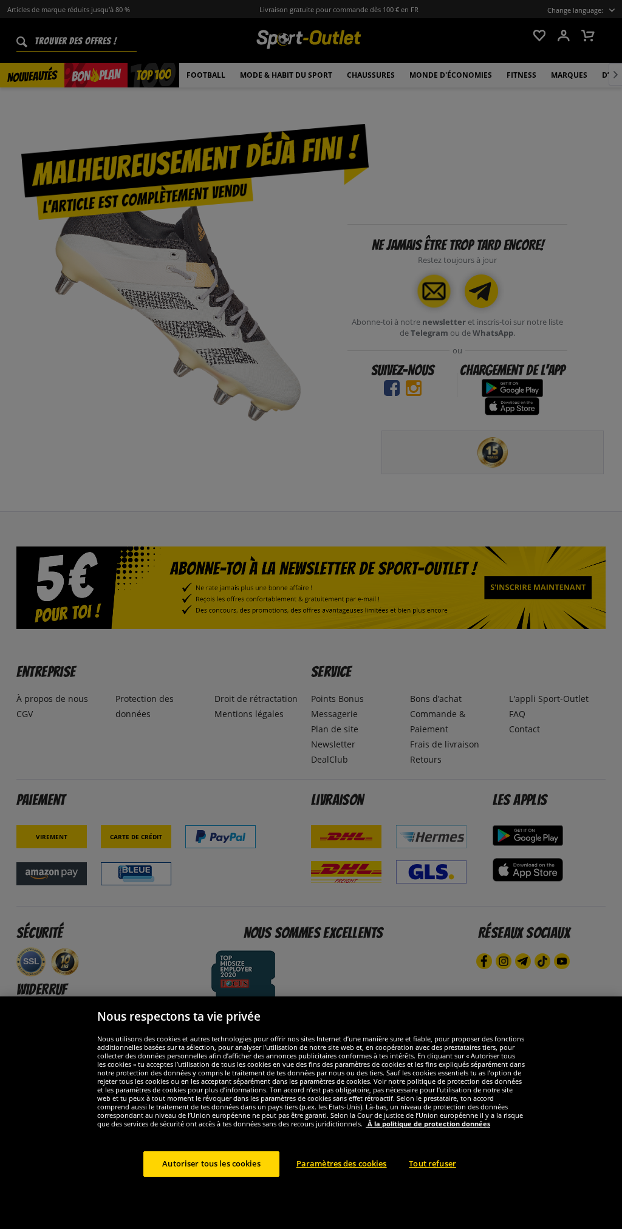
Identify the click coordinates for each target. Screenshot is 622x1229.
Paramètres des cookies (341, 1163)
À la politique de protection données (428, 1123)
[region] (311, 1112)
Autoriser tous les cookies (211, 1163)
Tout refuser (432, 1163)
